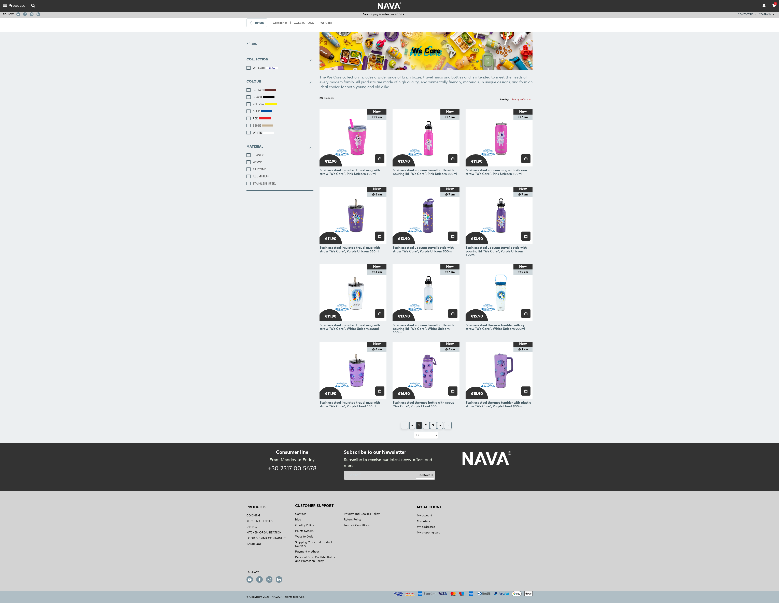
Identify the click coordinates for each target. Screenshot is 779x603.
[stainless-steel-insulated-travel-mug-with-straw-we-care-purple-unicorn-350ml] (353, 215)
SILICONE (259, 169)
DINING (251, 527)
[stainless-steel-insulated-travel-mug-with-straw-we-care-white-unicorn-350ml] (353, 292)
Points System (304, 531)
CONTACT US (745, 14)
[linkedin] (38, 14)
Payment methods (307, 551)
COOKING (253, 515)
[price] (379, 158)
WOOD (257, 162)
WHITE (258, 132)
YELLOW (259, 104)
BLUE (257, 111)
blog (298, 519)
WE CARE (259, 68)
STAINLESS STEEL (264, 183)
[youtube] (18, 14)
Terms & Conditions (356, 525)
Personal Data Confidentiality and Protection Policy (315, 559)
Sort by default (520, 100)
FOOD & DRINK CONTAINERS (266, 538)
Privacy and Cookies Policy (362, 514)
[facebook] (25, 14)
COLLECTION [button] (257, 59)
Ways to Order (304, 536)
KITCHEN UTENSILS (259, 521)
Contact (300, 514)
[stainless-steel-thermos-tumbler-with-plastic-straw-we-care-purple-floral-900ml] (499, 370)
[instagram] (32, 14)
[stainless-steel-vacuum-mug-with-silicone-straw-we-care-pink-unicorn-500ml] (499, 137)
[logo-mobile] (33, 6)
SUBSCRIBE (426, 475)
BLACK (258, 97)
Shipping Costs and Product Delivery (313, 544)
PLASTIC (258, 155)
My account (424, 515)
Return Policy (352, 519)
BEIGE (257, 125)
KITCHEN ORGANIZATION (264, 532)
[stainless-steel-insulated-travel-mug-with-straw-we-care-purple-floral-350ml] (353, 370)
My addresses (426, 527)
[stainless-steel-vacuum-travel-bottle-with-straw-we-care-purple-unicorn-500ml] (426, 215)
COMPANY (765, 14)
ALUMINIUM (261, 176)
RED (256, 118)
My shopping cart (428, 532)
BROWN (259, 90)
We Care (326, 22)
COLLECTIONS (304, 22)
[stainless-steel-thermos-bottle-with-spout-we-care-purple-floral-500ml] (426, 370)
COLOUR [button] (253, 81)
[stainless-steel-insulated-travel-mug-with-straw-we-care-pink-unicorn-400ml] (353, 137)
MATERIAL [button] (254, 146)
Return (259, 22)
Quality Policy (304, 525)
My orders (423, 521)
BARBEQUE (254, 544)
